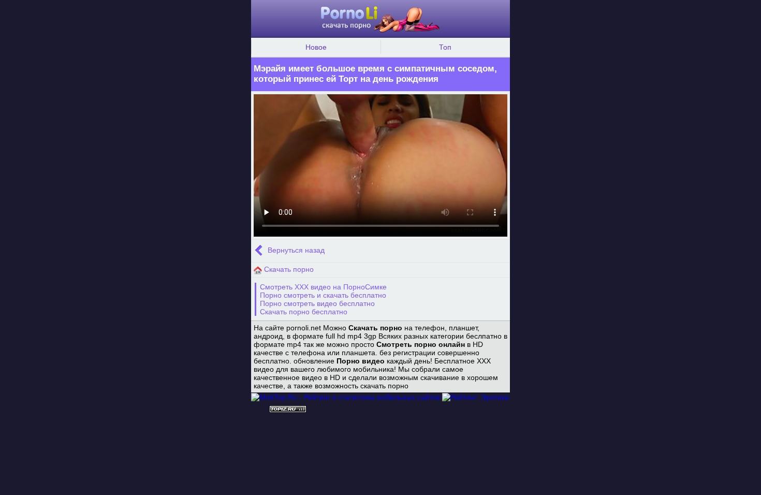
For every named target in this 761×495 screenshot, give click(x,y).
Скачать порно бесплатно (303, 312)
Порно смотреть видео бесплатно (317, 303)
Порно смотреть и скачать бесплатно (323, 295)
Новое (316, 47)
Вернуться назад (295, 250)
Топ (445, 47)
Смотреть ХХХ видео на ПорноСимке (323, 287)
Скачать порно (288, 269)
